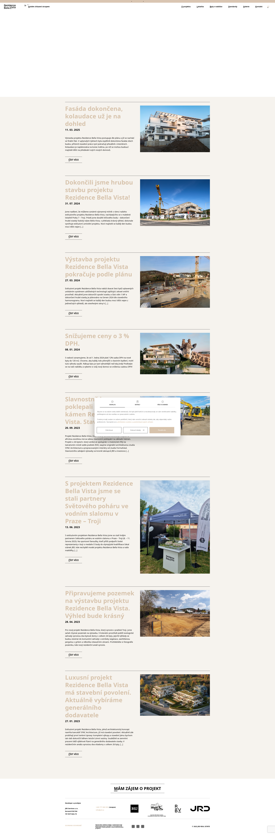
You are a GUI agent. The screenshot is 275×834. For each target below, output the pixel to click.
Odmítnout (109, 430)
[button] (268, 6)
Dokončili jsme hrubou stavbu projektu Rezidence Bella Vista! (99, 189)
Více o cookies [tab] (162, 404)
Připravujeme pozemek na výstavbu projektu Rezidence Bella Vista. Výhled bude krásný (99, 604)
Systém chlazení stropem (39, 6)
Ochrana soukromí (73, 825)
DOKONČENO (137, 1)
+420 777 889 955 (102, 807)
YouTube (133, 826)
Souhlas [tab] (112, 404)
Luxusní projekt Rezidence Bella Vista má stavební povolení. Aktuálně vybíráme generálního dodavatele (98, 696)
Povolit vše (162, 430)
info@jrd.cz (100, 810)
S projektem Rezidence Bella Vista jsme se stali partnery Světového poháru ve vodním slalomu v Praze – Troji (99, 502)
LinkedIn (142, 826)
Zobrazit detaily (135, 430)
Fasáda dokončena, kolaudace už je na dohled (94, 116)
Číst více (137, 90)
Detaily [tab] (137, 404)
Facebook (137, 826)
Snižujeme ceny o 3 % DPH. (97, 339)
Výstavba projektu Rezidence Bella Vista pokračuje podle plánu (99, 266)
